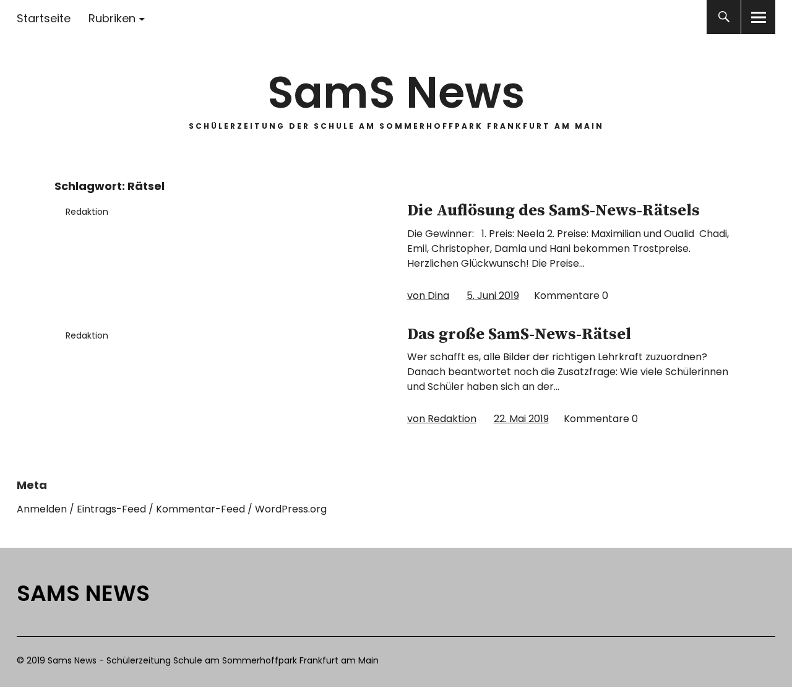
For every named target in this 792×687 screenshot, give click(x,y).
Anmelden (42, 509)
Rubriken (112, 18)
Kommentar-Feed (200, 509)
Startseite (44, 18)
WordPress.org (291, 509)
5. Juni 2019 (493, 295)
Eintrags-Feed (111, 509)
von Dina (428, 295)
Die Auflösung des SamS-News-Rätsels (553, 211)
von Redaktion (441, 419)
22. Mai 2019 (521, 419)
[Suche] (724, 17)
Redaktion (87, 211)
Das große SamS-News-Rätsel (519, 334)
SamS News (396, 92)
